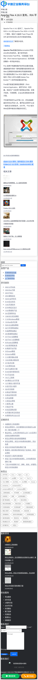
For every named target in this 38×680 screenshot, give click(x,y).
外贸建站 (27, 503)
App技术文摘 (11, 322)
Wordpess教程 (12, 319)
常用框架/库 (11, 345)
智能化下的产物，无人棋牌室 (12, 236)
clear (9, 654)
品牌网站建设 (11, 331)
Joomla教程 (10, 354)
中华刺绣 (9, 389)
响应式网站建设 (7, 503)
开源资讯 (8, 614)
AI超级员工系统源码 (12, 424)
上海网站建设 (6, 493)
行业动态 (9, 374)
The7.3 (29, 478)
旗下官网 (8, 611)
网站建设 (25, 518)
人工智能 (9, 377)
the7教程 (24, 482)
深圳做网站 (6, 514)
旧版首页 (8, 620)
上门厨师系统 (10, 278)
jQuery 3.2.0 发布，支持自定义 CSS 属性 (18, 161)
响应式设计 (11, 307)
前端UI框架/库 (12, 360)
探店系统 (26, 511)
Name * (3, 627)
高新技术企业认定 (12, 415)
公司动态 (10, 287)
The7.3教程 (6, 482)
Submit (4, 654)
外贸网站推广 (17, 507)
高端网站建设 (11, 334)
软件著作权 (6, 525)
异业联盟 (9, 398)
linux (13, 474)
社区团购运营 (11, 409)
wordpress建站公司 (8, 489)
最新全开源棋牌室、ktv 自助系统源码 (15, 183)
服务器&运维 (11, 357)
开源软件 (10, 304)
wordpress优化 (16, 485)
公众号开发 (8, 605)
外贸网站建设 (11, 328)
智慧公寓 (9, 404)
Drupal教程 (10, 351)
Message (4, 649)
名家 (15, 500)
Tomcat (33, 482)
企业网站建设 (26, 493)
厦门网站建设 (6, 500)
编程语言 (10, 296)
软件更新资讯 (15, 155)
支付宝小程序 (11, 386)
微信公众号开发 (12, 380)
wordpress (5, 485)
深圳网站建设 (30, 514)
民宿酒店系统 (10, 275)
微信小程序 (6, 511)
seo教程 (14, 478)
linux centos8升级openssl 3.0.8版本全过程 (16, 249)
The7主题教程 (11, 337)
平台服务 (8, 597)
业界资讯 (10, 299)
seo (27, 474)
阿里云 (14, 525)
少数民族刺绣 (29, 507)
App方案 (10, 290)
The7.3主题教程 (12, 339)
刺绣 (13, 496)
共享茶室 (5, 496)
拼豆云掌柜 (10, 401)
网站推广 (16, 521)
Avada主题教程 (11, 342)
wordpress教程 (21, 489)
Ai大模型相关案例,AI (9, 195)
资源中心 (8, 617)
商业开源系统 (11, 392)
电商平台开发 (11, 348)
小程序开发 (8, 602)
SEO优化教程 (12, 316)
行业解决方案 (11, 369)
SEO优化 (5, 478)
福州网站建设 (6, 518)
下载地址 (6, 46)
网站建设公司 (6, 521)
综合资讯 (10, 302)
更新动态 (10, 366)
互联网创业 (10, 313)
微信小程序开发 (12, 383)
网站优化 (16, 518)
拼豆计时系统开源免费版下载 (15, 447)
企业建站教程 (11, 325)
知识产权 (9, 407)
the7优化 (15, 482)
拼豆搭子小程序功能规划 (14, 456)
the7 (21, 478)
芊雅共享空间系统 (12, 412)
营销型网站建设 (27, 521)
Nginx (20, 474)
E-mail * (29, 627)
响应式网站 (24, 500)
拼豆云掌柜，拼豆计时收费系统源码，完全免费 (20, 573)
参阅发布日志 (8, 41)
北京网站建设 (21, 496)
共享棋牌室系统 (10, 272)
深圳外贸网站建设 (17, 514)
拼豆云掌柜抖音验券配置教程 (15, 438)
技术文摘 (9, 363)
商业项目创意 (11, 395)
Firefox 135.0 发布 (9, 208)
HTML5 (9, 293)
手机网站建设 (16, 511)
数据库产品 (11, 310)
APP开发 (5, 474)
